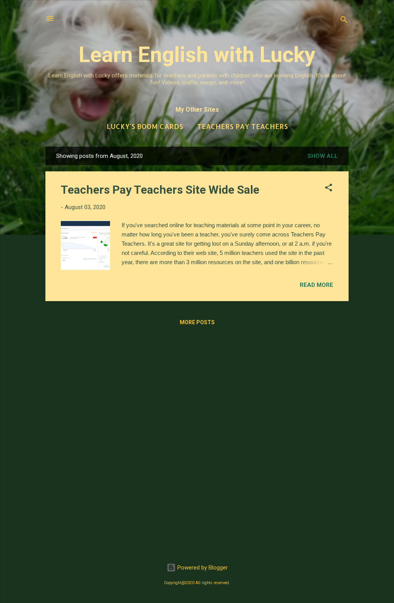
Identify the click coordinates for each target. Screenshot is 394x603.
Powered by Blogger (202, 567)
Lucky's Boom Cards (145, 126)
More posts (197, 322)
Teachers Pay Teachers (242, 126)
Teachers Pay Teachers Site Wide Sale (160, 189)
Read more (316, 284)
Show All (322, 155)
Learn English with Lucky (197, 54)
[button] (328, 189)
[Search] (344, 21)
